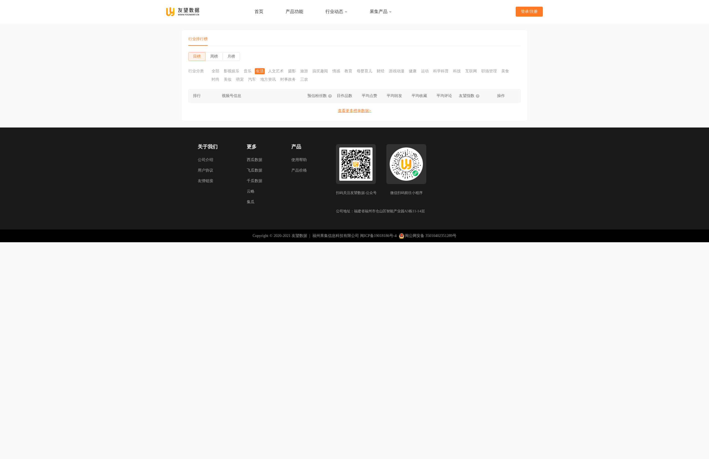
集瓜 (251, 202)
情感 (336, 71)
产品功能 (294, 11)
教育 (348, 71)
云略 (251, 191)
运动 (425, 71)
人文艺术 (276, 71)
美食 (505, 71)
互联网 (471, 71)
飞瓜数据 (254, 170)
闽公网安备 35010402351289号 (430, 236)
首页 (259, 11)
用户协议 (205, 170)
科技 (457, 71)
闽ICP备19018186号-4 (378, 236)
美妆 (228, 79)
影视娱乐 (231, 71)
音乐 (247, 71)
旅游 (304, 71)
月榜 (231, 56)
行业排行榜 (198, 39)
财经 (380, 71)
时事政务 (288, 79)
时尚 (215, 79)
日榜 (197, 56)
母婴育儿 (364, 71)
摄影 (292, 71)
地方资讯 (268, 79)
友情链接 (205, 181)
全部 (215, 71)
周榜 (214, 56)
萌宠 (240, 79)
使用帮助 (299, 160)
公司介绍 (205, 160)
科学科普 (441, 71)
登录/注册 (529, 11)
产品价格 (299, 170)
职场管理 (489, 71)
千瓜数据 (254, 181)
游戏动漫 (396, 71)
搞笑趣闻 (320, 71)
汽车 (252, 79)
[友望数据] (182, 11)
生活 (260, 71)
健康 (413, 71)
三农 (304, 79)
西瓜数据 (254, 160)
